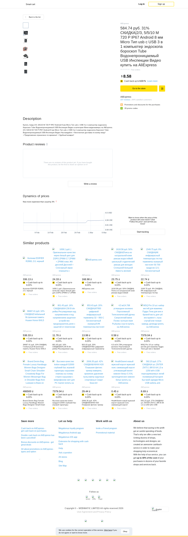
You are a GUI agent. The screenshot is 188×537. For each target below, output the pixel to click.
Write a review (90, 184)
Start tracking (143, 232)
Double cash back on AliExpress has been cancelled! (37, 436)
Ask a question (65, 453)
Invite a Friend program (106, 428)
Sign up (161, 4)
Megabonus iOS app (68, 437)
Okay (125, 531)
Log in (142, 4)
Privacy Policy (104, 512)
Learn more (152, 81)
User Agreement (85, 512)
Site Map (63, 466)
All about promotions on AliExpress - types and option (37, 450)
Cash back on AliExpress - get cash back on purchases (33, 429)
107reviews (125, 100)
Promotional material (105, 433)
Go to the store (139, 88)
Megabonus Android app (70, 433)
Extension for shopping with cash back (74, 442)
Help (61, 448)
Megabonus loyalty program (71, 428)
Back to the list (35, 17)
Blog (61, 461)
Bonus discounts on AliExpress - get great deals (37, 443)
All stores (63, 457)
